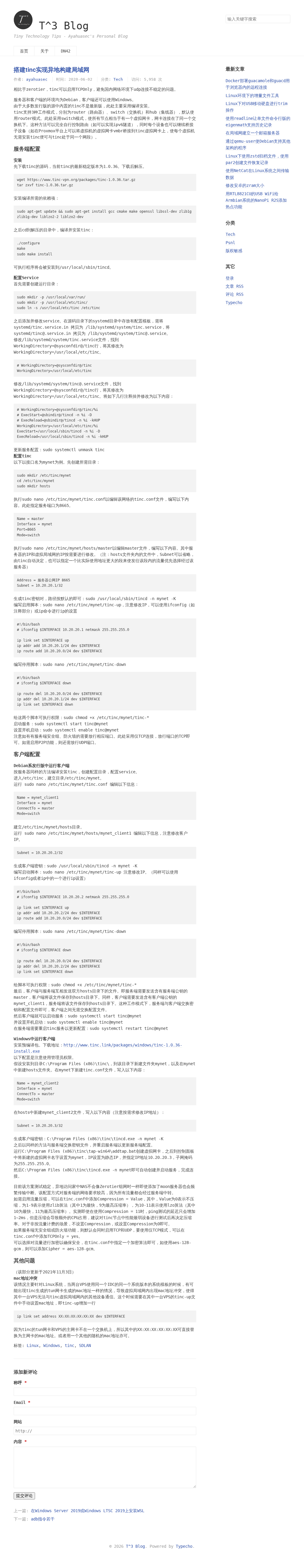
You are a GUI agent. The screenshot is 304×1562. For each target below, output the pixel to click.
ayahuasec (37, 79)
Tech (118, 79)
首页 (24, 51)
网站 (18, 1421)
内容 (18, 1441)
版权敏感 (234, 250)
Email (20, 1402)
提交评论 (24, 1495)
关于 (44, 51)
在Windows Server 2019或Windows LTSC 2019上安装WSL (87, 1510)
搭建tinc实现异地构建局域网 (51, 69)
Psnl (230, 242)
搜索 (285, 19)
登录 (230, 278)
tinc (69, 1345)
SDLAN (85, 1345)
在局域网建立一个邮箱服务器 (253, 133)
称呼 (18, 1382)
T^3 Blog (64, 26)
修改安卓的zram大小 (245, 185)
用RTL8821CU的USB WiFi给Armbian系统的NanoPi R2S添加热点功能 (256, 200)
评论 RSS (234, 294)
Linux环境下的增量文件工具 (252, 95)
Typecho (234, 302)
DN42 (65, 51)
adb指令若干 (43, 1519)
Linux (33, 1345)
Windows (51, 1345)
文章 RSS (234, 286)
